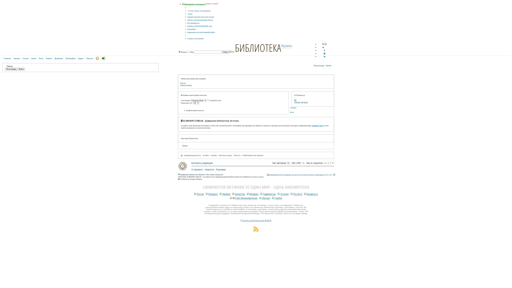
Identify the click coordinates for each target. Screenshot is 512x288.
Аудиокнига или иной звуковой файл (201, 32)
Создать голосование (195, 38)
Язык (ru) (237, 155)
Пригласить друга (225, 155)
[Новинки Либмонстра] (328, 163)
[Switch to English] (326, 44)
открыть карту (258, 177)
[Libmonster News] (333, 163)
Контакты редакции (202, 163)
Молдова (253, 193)
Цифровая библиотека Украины (193, 174)
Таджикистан (269, 193)
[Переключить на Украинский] (323, 44)
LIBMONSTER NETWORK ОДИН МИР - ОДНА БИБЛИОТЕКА (256, 187)
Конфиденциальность (192, 155)
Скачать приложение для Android (256, 220)
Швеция (266, 198)
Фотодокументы (193, 23)
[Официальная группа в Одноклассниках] (324, 50)
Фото (292, 112)
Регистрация (319, 65)
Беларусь (213, 193)
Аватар (183, 83)
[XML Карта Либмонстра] (256, 230)
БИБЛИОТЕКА (258, 48)
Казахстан (240, 193)
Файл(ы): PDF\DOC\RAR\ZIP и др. (199, 26)
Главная (293, 108)
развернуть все (215, 100)
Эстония (284, 193)
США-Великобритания (246, 198)
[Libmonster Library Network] (334, 175)
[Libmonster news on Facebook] (330, 163)
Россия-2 (297, 193)
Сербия (278, 198)
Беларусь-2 (312, 193)
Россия (200, 193)
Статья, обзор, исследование (199, 11)
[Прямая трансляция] (304, 163)
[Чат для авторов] (289, 163)
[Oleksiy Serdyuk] (295, 100)
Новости (209, 169)
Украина (226, 193)
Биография (191, 29)
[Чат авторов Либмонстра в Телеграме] (324, 53)
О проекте (197, 169)
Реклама (221, 169)
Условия (206, 155)
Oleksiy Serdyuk (186, 85)
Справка (214, 155)
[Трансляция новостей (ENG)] (323, 47)
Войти (328, 65)
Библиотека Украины (255, 155)
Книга (190, 14)
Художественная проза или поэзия (200, 17)
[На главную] (182, 169)
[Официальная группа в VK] (324, 56)
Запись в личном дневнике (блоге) (200, 20)
